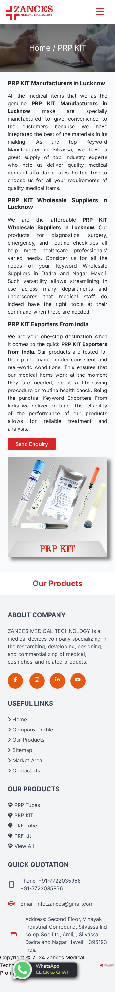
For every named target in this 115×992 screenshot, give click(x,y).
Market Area (26, 760)
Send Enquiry (31, 444)
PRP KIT (23, 815)
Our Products (27, 740)
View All (23, 846)
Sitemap (21, 750)
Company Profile (32, 729)
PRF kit (22, 836)
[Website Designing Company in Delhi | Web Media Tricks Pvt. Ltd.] (107, 965)
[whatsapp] (45, 969)
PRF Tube (25, 825)
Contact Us (25, 770)
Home (19, 719)
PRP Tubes (26, 805)
